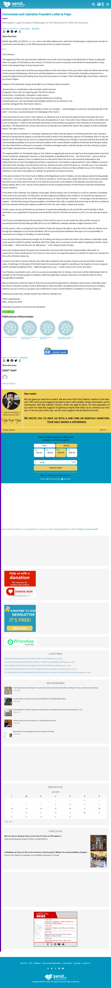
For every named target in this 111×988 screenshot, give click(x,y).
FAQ (30, 963)
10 (85, 804)
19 (12, 813)
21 (41, 813)
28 (41, 817)
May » (11, 822)
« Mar (6, 822)
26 (12, 817)
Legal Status (67, 963)
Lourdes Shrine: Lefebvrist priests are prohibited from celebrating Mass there (39, 699)
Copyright (77, 963)
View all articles (9, 383)
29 (55, 817)
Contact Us (86, 963)
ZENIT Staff (25, 28)
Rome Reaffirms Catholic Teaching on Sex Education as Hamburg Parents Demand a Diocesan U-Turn (47, 710)
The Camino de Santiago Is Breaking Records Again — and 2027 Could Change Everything (34, 662)
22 (55, 813)
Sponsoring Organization (51, 963)
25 (99, 813)
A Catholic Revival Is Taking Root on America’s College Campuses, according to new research (35, 669)
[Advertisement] (55, 511)
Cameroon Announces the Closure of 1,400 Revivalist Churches (34, 720)
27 (26, 817)
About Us (24, 963)
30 (70, 817)
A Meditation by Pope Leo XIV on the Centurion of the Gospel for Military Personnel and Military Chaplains (45, 852)
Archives (35, 28)
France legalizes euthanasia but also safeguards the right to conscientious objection (33, 665)
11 (99, 804)
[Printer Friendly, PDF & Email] (8, 312)
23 (70, 813)
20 (26, 813)
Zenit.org (30, 41)
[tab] (45, 915)
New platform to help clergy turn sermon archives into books (33, 731)
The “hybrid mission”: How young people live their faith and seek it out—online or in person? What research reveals (42, 672)
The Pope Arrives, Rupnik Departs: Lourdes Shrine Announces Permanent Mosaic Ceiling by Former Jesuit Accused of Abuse (55, 688)
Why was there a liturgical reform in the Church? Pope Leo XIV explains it (28, 658)
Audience (37, 963)
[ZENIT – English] (31, 4)
